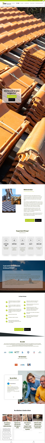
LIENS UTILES (29, 0)
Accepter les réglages (6, 432)
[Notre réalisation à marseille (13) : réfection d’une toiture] (7, 414)
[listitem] (11, 441)
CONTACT (41, 0)
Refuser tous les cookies (7, 435)
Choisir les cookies (6, 438)
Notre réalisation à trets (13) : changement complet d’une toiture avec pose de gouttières (28, 423)
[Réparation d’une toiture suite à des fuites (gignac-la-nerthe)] (17, 414)
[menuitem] (29, 0)
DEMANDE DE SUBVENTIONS (35, 0)
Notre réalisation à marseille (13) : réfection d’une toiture (7, 421)
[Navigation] (43, 1)
